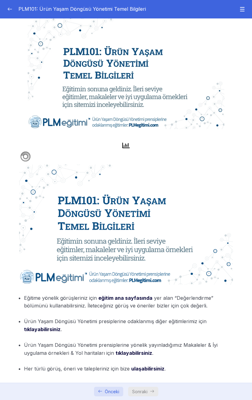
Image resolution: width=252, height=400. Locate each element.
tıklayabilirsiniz (42, 329)
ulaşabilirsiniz (147, 369)
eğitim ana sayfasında (125, 298)
